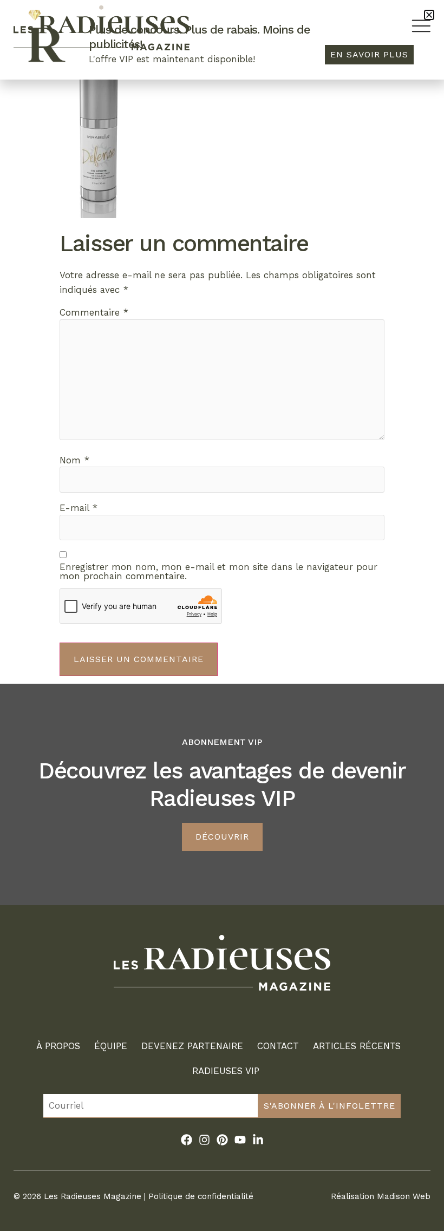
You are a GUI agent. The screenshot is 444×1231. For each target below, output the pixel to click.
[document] (222, 615)
